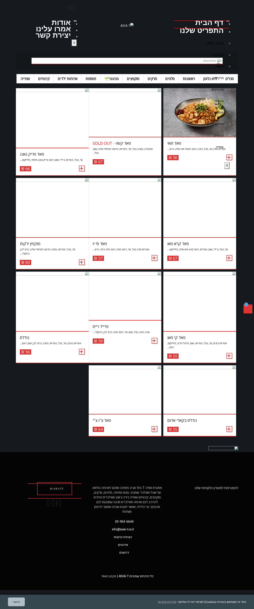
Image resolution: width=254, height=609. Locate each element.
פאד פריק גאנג (32, 154)
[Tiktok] (67, 7)
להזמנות (57, 489)
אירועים (211, 158)
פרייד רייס (101, 326)
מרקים (219, 78)
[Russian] (217, 11)
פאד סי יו (100, 243)
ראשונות (218, 55)
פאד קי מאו (176, 337)
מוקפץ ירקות (30, 243)
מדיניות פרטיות (167, 601)
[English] (205, 11)
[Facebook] (74, 7)
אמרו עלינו (53, 29)
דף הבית (209, 22)
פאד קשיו (112, 143)
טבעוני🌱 (217, 101)
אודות (61, 22)
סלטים (219, 66)
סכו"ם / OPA (215, 43)
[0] (248, 310)
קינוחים (219, 135)
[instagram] (56, 503)
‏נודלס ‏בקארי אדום (182, 420)
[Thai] (209, 11)
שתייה (220, 147)
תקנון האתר (108, 576)
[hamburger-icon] (228, 21)
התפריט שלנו (202, 30)
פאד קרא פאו (178, 243)
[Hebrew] (213, 11)
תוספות (219, 112)
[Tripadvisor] (53, 503)
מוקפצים (218, 89)
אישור (16, 601)
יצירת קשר (53, 35)
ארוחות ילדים (215, 124)
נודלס (24, 337)
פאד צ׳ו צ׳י (102, 420)
